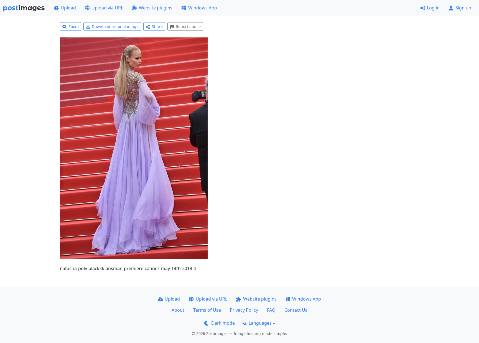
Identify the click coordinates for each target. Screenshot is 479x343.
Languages (260, 323)
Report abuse (188, 26)
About (178, 310)
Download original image (115, 26)
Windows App (202, 8)
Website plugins (155, 8)
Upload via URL (107, 8)
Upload (68, 8)
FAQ (271, 310)
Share (157, 26)
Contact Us (295, 310)
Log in (433, 8)
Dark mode (223, 323)
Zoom (73, 26)
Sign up (463, 8)
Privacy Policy (244, 310)
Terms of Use (207, 310)
